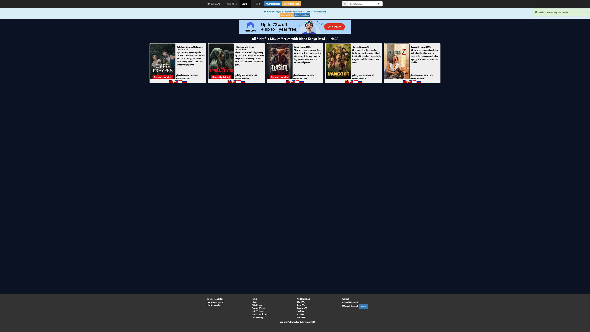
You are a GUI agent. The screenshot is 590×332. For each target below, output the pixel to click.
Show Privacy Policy (302, 15)
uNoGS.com (213, 4)
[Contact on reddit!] (350, 305)
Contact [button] (257, 3)
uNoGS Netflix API (259, 314)
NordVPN (301, 301)
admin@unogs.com (350, 301)
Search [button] (244, 3)
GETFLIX (300, 314)
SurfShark (301, 311)
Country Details (230, 3)
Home (254, 301)
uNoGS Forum (258, 311)
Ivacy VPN (301, 317)
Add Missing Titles (291, 3)
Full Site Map (257, 317)
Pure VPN (301, 305)
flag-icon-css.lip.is (214, 305)
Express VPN (302, 308)
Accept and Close (287, 15)
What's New (257, 305)
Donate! (363, 306)
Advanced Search (273, 3)
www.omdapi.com (215, 301)
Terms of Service (259, 308)
